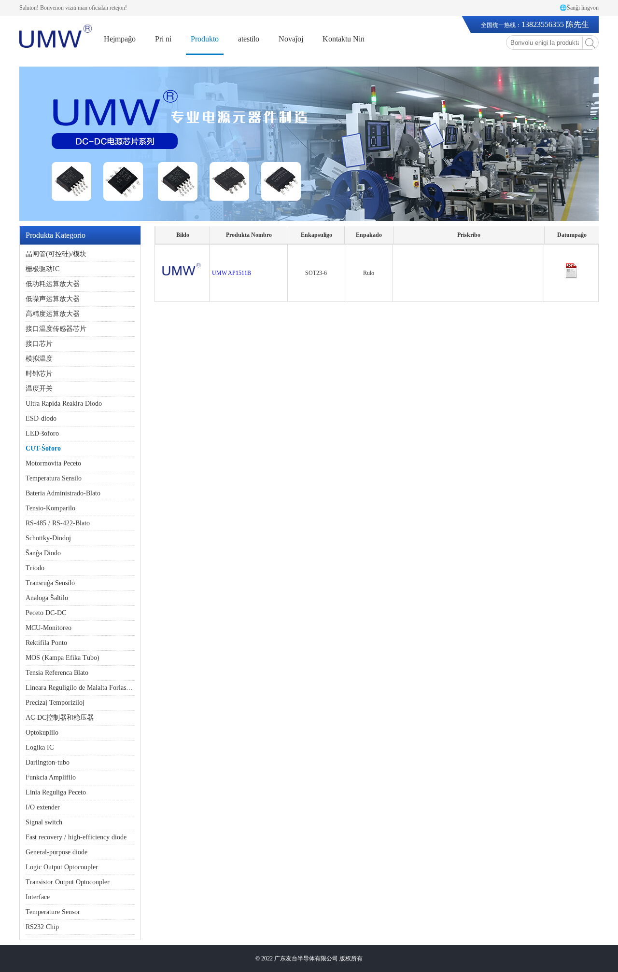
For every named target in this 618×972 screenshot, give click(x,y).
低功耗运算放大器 (53, 283)
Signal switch (44, 822)
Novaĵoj (291, 39)
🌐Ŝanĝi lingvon (579, 7)
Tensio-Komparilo (50, 508)
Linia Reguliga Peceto (56, 792)
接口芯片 (39, 343)
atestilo (248, 39)
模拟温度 (39, 358)
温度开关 (39, 388)
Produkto (205, 39)
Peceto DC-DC (46, 612)
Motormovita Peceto (53, 463)
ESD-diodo (41, 418)
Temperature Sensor (53, 912)
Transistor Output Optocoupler (68, 882)
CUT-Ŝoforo (43, 448)
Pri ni (163, 39)
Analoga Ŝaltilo (47, 598)
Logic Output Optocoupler (62, 867)
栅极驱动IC (42, 269)
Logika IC (40, 747)
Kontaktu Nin (344, 39)
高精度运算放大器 (53, 313)
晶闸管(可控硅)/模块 (56, 254)
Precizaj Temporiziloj (55, 702)
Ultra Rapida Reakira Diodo (64, 403)
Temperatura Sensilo (54, 478)
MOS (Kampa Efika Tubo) (62, 657)
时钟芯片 (39, 373)
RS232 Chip (42, 927)
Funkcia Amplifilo (51, 777)
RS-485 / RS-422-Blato (58, 523)
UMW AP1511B (231, 273)
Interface (38, 897)
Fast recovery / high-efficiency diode (76, 837)
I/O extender (43, 807)
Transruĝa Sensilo (50, 583)
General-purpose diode (56, 852)
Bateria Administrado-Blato (63, 493)
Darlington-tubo (48, 762)
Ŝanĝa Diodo (43, 553)
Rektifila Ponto (46, 642)
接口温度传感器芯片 (56, 328)
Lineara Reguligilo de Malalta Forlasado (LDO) (91, 687)
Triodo (35, 568)
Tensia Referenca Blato (57, 672)
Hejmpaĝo (120, 39)
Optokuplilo (42, 732)
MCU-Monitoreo (48, 627)
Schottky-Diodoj (48, 538)
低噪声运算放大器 (53, 298)
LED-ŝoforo (42, 433)
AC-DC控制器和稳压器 (60, 717)
